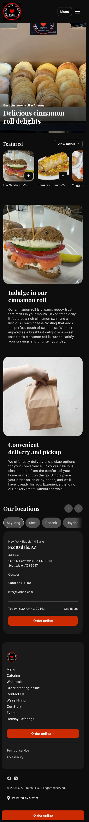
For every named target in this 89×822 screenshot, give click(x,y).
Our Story (14, 706)
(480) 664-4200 (19, 584)
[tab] (13, 523)
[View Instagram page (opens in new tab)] (15, 778)
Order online (43, 621)
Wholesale (15, 682)
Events (12, 713)
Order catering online (23, 688)
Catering (13, 675)
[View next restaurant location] (78, 508)
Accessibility (15, 757)
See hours (71, 608)
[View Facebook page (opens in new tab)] (9, 778)
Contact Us (15, 694)
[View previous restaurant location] (68, 508)
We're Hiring (16, 700)
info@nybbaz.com (20, 593)
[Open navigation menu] (77, 11)
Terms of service (18, 750)
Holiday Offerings (20, 719)
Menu (64, 12)
